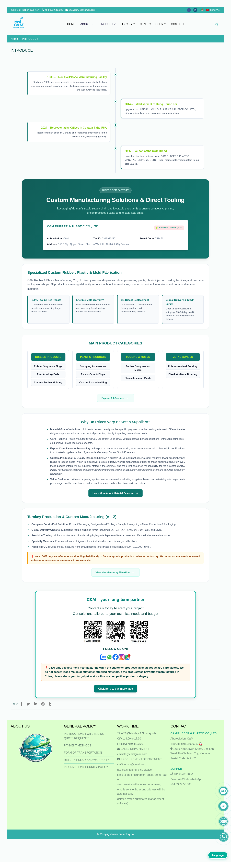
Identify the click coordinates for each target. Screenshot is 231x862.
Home (14, 38)
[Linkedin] (35, 704)
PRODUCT (106, 24)
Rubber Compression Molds (138, 368)
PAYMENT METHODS (77, 745)
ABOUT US (87, 24)
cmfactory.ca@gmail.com (81, 9)
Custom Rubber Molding (48, 382)
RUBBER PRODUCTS (48, 356)
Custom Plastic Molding (93, 382)
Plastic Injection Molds (138, 378)
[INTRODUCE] (19, 24)
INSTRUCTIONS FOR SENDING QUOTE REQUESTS (84, 736)
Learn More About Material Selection (113, 493)
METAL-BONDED (182, 356)
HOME (71, 24)
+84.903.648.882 (54, 9)
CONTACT (177, 24)
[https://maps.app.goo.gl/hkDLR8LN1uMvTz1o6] (202, 9)
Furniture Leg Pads (48, 374)
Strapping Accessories (93, 366)
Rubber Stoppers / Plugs (48, 366)
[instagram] (196, 9)
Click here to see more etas (115, 688)
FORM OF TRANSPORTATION (83, 752)
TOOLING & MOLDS (138, 356)
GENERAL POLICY (152, 24)
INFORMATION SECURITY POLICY (86, 767)
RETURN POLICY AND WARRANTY (86, 759)
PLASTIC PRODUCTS (93, 356)
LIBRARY (127, 24)
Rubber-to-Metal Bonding (183, 366)
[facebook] (190, 9)
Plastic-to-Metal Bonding (182, 374)
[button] (214, 9)
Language (218, 855)
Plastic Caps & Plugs (93, 374)
